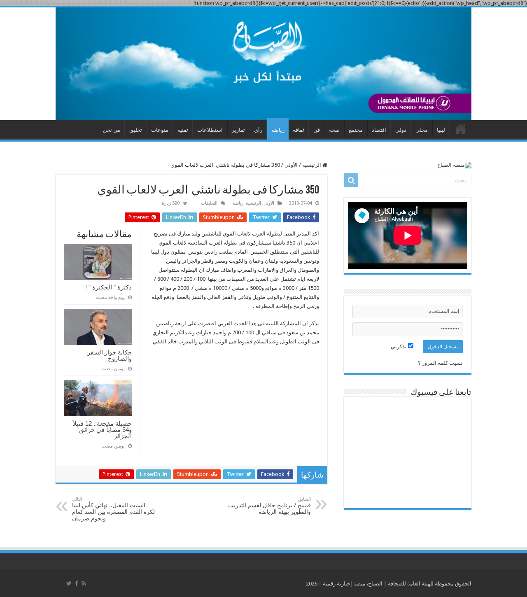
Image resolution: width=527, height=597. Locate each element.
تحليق (135, 130)
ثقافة (298, 130)
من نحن (111, 130)
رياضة (277, 130)
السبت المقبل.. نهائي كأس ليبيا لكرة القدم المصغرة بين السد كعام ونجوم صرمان (113, 509)
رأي (258, 130)
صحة (334, 130)
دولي (400, 130)
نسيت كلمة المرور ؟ (440, 363)
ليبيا (441, 130)
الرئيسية (312, 165)
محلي (421, 130)
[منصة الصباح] (263, 63)
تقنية (182, 130)
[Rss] (84, 583)
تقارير (238, 130)
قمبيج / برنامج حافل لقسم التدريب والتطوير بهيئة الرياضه (269, 506)
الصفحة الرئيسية (460, 129)
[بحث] (351, 180)
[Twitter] (68, 583)
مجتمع (356, 130)
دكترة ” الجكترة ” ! (108, 287)
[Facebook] (76, 583)
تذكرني (399, 346)
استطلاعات (210, 130)
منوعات (159, 130)
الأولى (291, 165)
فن (316, 130)
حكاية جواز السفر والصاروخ (109, 355)
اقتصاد (379, 130)
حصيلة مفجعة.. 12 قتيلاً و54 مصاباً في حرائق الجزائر (102, 429)
